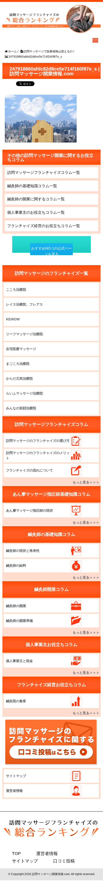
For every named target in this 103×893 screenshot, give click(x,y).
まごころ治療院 (17, 364)
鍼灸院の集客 (16, 701)
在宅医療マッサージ (21, 349)
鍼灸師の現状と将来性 (23, 551)
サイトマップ (16, 776)
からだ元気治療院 (19, 378)
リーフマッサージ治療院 (24, 334)
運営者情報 (14, 791)
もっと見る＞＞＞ (86, 482)
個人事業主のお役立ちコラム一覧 (36, 212)
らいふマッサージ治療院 (24, 393)
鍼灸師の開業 (16, 606)
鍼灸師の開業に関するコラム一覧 (36, 199)
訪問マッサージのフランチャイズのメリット (38, 455)
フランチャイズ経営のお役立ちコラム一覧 (43, 226)
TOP (15, 853)
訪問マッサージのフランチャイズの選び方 (38, 441)
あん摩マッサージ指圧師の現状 (29, 510)
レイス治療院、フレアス (24, 304)
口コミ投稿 (21, 861)
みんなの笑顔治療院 (21, 408)
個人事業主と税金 (19, 661)
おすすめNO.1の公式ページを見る (51, 251)
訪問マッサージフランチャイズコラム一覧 (43, 172)
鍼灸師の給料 (16, 565)
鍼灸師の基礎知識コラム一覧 (32, 186)
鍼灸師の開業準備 (19, 621)
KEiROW (13, 319)
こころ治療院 (16, 289)
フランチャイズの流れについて (29, 470)
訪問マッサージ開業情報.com (51, 873)
